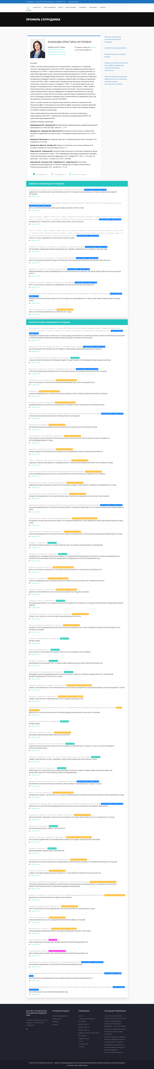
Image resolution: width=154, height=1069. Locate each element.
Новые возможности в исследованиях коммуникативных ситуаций (57, 920)
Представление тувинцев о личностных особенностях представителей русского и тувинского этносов (71, 817)
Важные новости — (84, 1027)
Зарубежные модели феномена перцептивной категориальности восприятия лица (63, 427)
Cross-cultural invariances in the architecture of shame (51, 238)
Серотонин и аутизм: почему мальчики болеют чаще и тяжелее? (115, 1017)
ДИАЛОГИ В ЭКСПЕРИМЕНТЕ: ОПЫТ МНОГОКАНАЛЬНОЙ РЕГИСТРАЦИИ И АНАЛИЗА (59, 592)
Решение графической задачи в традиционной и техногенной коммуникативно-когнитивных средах (71, 463)
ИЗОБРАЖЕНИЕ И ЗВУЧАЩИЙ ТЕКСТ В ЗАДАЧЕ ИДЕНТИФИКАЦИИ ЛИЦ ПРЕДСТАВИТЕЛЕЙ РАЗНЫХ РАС (66, 663)
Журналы (102, 7)
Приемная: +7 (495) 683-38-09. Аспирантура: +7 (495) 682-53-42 (46, 1)
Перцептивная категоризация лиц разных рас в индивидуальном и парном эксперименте (66, 452)
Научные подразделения (59, 1016)
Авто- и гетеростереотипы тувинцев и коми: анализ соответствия (56, 208)
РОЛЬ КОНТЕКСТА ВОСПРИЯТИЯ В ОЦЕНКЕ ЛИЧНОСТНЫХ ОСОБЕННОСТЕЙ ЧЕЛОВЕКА (59, 652)
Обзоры (81, 1046)
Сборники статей (83, 1038)
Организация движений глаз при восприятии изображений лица (56, 964)
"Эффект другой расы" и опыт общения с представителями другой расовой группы (63, 759)
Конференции (56, 1019)
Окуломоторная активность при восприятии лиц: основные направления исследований (66, 545)
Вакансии (55, 1024)
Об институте (37, 7)
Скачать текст (35, 196)
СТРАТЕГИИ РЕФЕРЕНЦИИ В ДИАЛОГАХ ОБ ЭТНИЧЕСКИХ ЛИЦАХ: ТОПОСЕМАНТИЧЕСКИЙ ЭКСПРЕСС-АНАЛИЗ (68, 371)
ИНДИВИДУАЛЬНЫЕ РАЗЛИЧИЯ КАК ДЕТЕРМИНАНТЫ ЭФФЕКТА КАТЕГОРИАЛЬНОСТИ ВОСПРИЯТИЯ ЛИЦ (66, 405)
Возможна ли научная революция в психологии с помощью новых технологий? (115, 1031)
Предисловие (34, 724)
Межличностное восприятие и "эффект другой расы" (50, 897)
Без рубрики (82, 1021)
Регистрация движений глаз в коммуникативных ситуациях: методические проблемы (64, 840)
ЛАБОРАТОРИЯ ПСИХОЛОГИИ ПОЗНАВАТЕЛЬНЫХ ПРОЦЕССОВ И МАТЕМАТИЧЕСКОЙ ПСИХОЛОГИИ (57, 52)
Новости (60, 7)
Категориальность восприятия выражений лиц (48, 992)
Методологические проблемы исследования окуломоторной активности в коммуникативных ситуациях (73, 862)
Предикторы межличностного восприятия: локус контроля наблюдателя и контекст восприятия (69, 496)
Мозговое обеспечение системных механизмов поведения (112, 39)
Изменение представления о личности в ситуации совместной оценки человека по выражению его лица (72, 485)
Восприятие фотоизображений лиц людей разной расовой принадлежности (60, 978)
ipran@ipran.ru (74, 1)
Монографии (82, 1036)
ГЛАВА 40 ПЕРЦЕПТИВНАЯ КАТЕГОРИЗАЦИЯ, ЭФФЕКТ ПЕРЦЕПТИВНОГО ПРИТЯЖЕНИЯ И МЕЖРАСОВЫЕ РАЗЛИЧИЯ (70, 360)
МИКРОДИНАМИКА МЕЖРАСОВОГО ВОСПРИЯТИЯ (46, 851)
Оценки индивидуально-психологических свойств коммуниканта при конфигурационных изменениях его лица (75, 534)
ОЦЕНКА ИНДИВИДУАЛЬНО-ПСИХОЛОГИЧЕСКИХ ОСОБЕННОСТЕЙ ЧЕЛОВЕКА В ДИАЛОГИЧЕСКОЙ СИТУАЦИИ (68, 394)
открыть (93, 47)
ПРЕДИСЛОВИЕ (34, 641)
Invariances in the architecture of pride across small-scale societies (56, 222)
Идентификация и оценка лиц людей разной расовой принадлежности (58, 942)
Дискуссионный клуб (50, 7)
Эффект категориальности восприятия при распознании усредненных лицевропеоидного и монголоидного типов (77, 688)
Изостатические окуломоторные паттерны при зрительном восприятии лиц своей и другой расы (69, 260)
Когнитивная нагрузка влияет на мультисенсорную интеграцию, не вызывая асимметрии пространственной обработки (114, 1048)
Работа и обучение (71, 7)
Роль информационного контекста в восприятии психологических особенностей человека (67, 474)
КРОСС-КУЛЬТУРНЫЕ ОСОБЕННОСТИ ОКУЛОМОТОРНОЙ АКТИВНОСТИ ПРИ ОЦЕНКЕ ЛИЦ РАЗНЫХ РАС (65, 570)
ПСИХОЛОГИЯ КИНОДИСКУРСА (115, 48)
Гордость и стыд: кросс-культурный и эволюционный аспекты (55, 616)
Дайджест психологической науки (88, 1033)
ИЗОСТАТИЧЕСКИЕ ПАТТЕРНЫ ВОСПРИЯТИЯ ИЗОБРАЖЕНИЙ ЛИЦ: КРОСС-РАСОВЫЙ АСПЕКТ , (62, 382)
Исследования (83, 1044)
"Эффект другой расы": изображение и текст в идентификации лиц (56, 699)
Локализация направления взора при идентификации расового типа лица (60, 931)
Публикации (82, 7)
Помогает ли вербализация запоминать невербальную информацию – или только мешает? (115, 1023)
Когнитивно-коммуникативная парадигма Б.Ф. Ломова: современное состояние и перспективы (68, 249)
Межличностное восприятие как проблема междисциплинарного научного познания (64, 712)
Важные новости (83, 1024)
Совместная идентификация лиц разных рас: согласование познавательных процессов (65, 873)
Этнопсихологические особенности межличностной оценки (54, 416)
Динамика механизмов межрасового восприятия (49, 735)
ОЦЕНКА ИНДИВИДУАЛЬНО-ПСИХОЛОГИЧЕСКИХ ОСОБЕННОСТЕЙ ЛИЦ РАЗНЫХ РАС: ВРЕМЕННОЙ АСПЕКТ (67, 581)
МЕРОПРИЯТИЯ (93, 7)
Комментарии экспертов (86, 1019)
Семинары (55, 1021)
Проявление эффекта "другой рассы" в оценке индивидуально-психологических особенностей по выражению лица (76, 795)
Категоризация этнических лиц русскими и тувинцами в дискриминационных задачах (65, 349)
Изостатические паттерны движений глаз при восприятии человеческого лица (62, 909)
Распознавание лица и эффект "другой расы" (47, 828)
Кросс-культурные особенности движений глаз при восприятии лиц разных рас (62, 285)
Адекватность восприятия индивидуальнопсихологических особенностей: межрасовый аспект (68, 806)
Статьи (80, 1041)
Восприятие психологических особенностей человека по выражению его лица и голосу (65, 784)
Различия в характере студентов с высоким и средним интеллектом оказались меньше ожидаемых (114, 1039)
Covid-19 (80, 1016)
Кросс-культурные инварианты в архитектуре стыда (50, 312)
